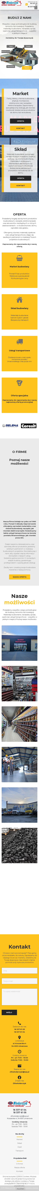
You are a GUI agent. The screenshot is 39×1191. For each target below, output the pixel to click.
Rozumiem (20, 1189)
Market (20, 1139)
